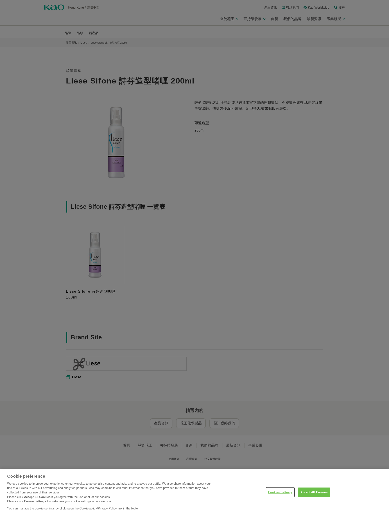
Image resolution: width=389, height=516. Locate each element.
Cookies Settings (280, 492)
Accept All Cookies (314, 492)
